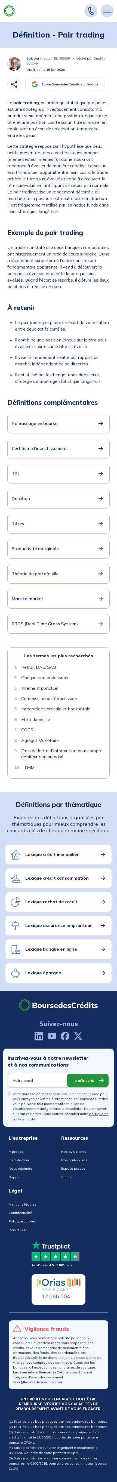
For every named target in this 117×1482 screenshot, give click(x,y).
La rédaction (19, 1160)
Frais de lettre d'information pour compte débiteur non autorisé (62, 753)
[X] (78, 1036)
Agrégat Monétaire (40, 740)
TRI (15, 473)
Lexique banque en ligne (51, 949)
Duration (21, 498)
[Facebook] (65, 1036)
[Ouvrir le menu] (107, 10)
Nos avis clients (73, 1152)
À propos (16, 1152)
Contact (67, 1177)
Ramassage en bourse (34, 423)
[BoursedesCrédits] (58, 1005)
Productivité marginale (35, 548)
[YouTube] (52, 1036)
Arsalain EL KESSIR (55, 58)
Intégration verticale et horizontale (55, 708)
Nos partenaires (74, 1160)
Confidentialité (20, 1213)
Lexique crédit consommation (57, 878)
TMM (29, 767)
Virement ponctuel (39, 688)
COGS (27, 729)
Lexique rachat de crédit (51, 901)
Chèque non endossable (45, 677)
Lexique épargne (43, 972)
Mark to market (27, 598)
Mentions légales (22, 1204)
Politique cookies (22, 1221)
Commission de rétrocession (49, 698)
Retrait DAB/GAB (38, 667)
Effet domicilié (35, 719)
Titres (18, 523)
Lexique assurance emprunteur (58, 925)
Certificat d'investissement (39, 448)
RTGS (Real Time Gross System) (45, 623)
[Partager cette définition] (14, 84)
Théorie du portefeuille (35, 573)
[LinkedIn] (39, 1036)
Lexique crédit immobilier (52, 854)
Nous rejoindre (20, 1168)
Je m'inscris (83, 1080)
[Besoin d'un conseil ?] (90, 10)
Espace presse (73, 1168)
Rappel (14, 1177)
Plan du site (18, 1230)
